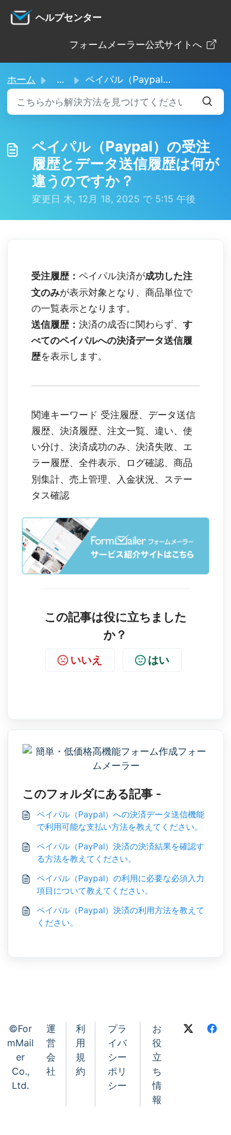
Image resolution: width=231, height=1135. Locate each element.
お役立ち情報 (157, 1064)
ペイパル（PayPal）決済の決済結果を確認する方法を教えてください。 (120, 852)
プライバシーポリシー (117, 1057)
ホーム (21, 79)
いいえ (86, 660)
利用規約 (80, 1050)
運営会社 (51, 1050)
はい (158, 660)
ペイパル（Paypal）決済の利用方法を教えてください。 (120, 916)
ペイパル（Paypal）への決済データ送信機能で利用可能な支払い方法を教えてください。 (120, 820)
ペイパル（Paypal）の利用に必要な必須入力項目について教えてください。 (120, 884)
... (60, 79)
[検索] (207, 102)
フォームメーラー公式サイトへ (135, 44)
